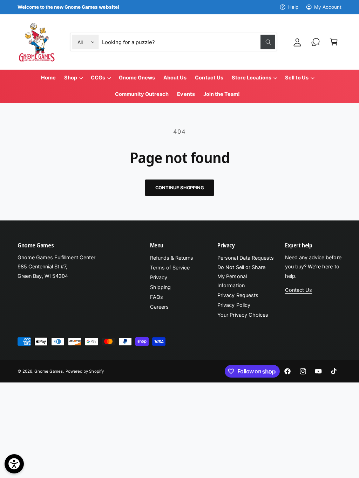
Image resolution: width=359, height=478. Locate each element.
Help (293, 7)
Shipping (160, 287)
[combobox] (188, 42)
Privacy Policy (233, 305)
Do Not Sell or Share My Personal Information (241, 276)
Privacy (158, 277)
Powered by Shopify (84, 371)
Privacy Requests (237, 295)
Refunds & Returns (171, 258)
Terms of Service (170, 268)
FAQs (156, 297)
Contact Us (298, 290)
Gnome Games (48, 371)
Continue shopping (179, 187)
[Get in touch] (315, 42)
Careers (159, 307)
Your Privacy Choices (242, 315)
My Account (327, 7)
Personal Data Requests (245, 258)
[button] (334, 42)
